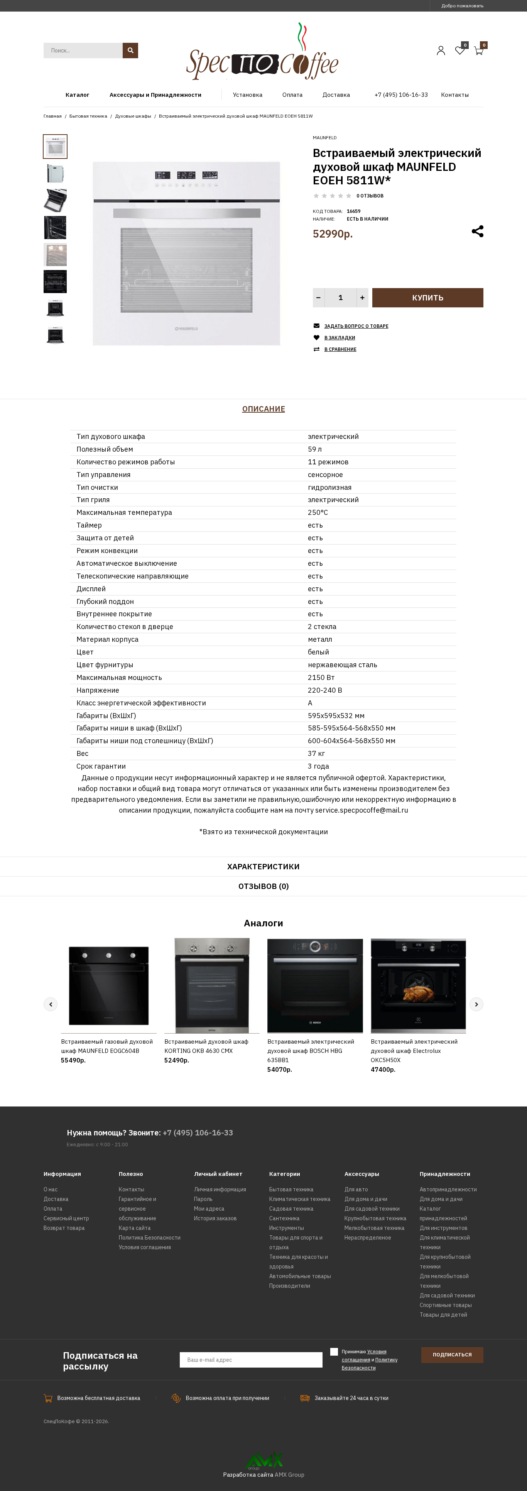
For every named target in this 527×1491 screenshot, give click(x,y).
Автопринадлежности (448, 1189)
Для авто (356, 1189)
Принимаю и (369, 1359)
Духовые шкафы (133, 116)
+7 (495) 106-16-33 (198, 1132)
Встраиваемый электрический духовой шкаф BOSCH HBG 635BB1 (310, 1051)
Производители (289, 1285)
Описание (263, 408)
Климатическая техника (300, 1199)
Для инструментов (444, 1228)
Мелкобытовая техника (375, 1228)
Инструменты (286, 1228)
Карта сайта (135, 1228)
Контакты (131, 1189)
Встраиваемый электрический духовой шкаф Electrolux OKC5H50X (414, 1051)
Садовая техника (291, 1208)
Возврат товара (64, 1228)
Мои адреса (209, 1208)
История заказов (215, 1218)
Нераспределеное (368, 1237)
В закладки (339, 338)
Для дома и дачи (366, 1199)
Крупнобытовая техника (376, 1218)
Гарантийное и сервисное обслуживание (137, 1209)
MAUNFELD (325, 137)
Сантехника (284, 1218)
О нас (50, 1189)
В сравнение (340, 349)
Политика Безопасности (150, 1237)
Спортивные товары (446, 1305)
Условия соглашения (145, 1247)
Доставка (56, 1199)
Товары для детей (443, 1314)
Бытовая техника (88, 116)
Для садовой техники (372, 1208)
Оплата (53, 1208)
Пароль (203, 1199)
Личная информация (220, 1189)
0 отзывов (369, 196)
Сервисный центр (66, 1218)
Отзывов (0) (263, 886)
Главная (53, 116)
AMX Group (289, 1474)
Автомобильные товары (300, 1276)
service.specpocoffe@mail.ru (361, 810)
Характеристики (263, 866)
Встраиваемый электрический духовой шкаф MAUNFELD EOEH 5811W (236, 116)
